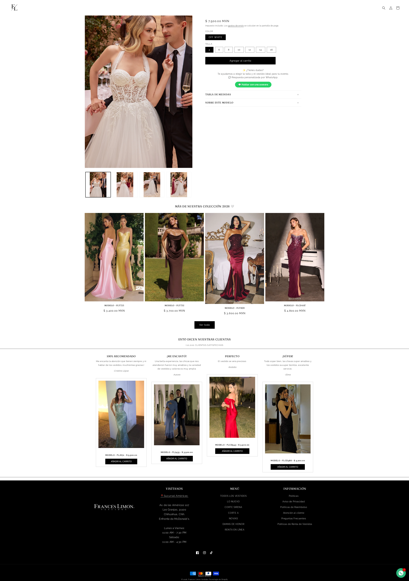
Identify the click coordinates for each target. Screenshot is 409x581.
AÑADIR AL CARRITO (121, 461)
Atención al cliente (293, 513)
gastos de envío (236, 26)
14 (260, 49)
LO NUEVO (233, 501)
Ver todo (204, 324)
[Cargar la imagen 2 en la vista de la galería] (125, 184)
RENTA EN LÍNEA (234, 529)
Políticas (293, 496)
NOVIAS (233, 518)
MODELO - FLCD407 (295, 305)
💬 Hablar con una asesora (253, 84)
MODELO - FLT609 (235, 308)
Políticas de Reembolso (293, 507)
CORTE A (233, 513)
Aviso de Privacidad (293, 501)
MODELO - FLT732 (174, 305)
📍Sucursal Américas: (174, 495)
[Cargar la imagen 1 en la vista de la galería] (98, 184)
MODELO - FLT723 (114, 305)
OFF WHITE (215, 37)
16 (271, 49)
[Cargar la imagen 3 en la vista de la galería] (152, 184)
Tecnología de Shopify (218, 579)
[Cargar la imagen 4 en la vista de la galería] (178, 184)
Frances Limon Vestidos (198, 579)
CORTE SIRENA (233, 507)
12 (250, 49)
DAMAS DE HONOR (233, 524)
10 (239, 49)
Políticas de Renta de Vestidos (295, 524)
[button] (383, 8)
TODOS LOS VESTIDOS (233, 496)
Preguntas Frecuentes (293, 518)
